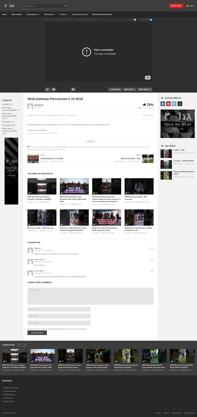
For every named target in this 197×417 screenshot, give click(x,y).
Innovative (127, 147)
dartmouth (58, 147)
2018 (32, 147)
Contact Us (8, 398)
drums (83, 147)
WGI (63, 149)
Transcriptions (32, 14)
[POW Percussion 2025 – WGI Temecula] (139, 186)
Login (191, 6)
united (59, 149)
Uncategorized (8, 125)
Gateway (99, 147)
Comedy (5, 104)
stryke (55, 149)
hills (104, 147)
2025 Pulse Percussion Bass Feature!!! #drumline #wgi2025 (14, 366)
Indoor (117, 147)
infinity (121, 147)
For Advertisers (10, 391)
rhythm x (49, 149)
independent (110, 147)
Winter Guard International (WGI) (62, 19)
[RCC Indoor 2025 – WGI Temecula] (41, 217)
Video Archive (16, 14)
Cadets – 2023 (179, 150)
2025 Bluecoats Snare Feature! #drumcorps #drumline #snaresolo (126, 366)
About (166, 413)
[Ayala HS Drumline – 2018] (123, 161)
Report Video (9, 401)
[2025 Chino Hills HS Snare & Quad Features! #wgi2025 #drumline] (74, 217)
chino (50, 147)
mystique (142, 147)
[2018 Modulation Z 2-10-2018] (57, 161)
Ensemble (88, 147)
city (54, 147)
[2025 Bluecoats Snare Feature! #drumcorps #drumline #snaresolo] (126, 356)
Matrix (133, 147)
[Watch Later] (53, 89)
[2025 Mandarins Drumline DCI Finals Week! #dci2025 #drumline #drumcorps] (182, 356)
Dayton (64, 147)
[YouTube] (168, 103)
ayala (41, 147)
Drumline (77, 147)
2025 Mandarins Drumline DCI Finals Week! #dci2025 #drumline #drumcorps (181, 366)
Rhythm (44, 149)
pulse (37, 149)
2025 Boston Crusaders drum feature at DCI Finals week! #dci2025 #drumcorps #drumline (97, 366)
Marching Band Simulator (102, 14)
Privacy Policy (9, 394)
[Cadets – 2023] (166, 153)
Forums (63, 14)
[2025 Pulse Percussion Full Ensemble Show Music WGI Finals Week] (74, 186)
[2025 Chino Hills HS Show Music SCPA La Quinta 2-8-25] (106, 217)
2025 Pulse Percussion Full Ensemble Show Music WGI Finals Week (73, 199)
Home (4, 14)
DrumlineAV (38, 105)
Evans (94, 147)
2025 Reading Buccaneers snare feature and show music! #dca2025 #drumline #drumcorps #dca (154, 366)
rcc (40, 149)
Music (137, 147)
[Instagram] (180, 103)
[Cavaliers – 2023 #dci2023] (166, 164)
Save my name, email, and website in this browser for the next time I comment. (57, 329)
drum (72, 147)
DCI (68, 147)
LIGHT (130, 20)
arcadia (36, 147)
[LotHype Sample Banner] (11, 204)
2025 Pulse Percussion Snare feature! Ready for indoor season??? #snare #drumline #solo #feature (106, 199)
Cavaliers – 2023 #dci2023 (184, 161)
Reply (152, 248)
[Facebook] (163, 103)
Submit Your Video (11, 388)
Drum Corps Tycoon (80, 14)
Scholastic (6, 122)
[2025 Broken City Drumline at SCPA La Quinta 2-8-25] (139, 217)
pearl (147, 147)
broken (46, 147)
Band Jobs (49, 14)
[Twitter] (174, 103)
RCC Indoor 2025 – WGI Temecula (40, 228)
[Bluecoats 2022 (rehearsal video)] (166, 175)
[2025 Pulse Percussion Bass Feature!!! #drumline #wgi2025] (41, 186)
